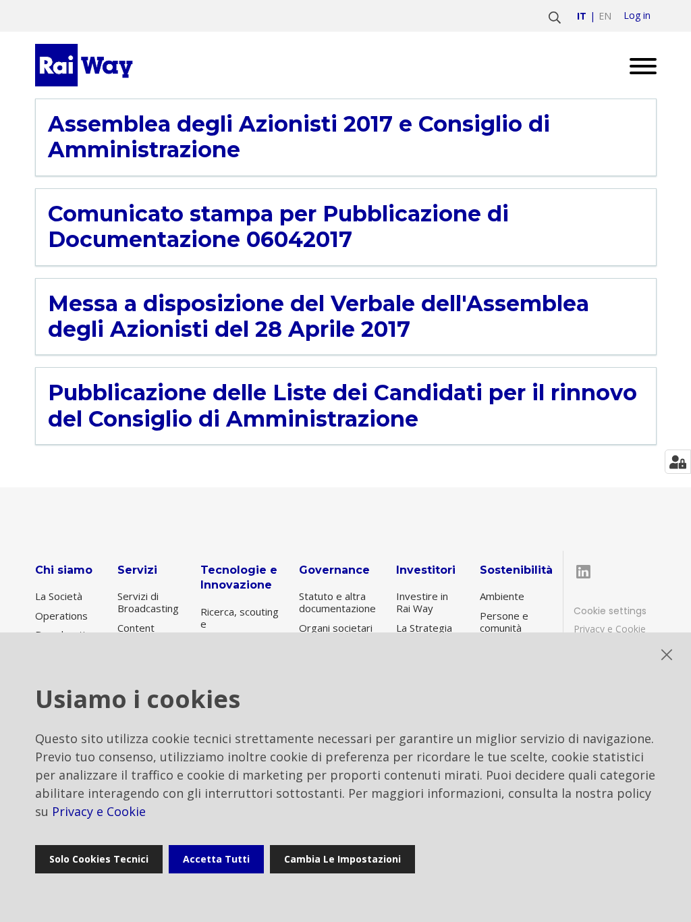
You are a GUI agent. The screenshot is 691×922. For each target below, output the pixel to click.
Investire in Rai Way (422, 602)
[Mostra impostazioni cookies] (678, 462)
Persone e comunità (504, 621)
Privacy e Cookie (610, 628)
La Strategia (424, 627)
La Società (58, 596)
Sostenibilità (516, 570)
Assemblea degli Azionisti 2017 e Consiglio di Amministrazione (299, 137)
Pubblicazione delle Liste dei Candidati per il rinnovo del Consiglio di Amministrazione (342, 405)
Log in (637, 15)
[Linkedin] (584, 572)
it (581, 15)
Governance (334, 570)
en (605, 15)
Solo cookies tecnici (98, 858)
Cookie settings (610, 610)
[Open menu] (638, 65)
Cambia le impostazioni (342, 858)
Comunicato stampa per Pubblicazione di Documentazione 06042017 (278, 226)
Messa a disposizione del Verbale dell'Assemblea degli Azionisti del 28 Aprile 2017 (318, 316)
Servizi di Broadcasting (148, 602)
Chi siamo (63, 570)
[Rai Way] (86, 65)
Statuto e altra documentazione (337, 602)
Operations (61, 615)
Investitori (425, 570)
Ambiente (502, 596)
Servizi (137, 570)
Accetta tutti (216, 858)
